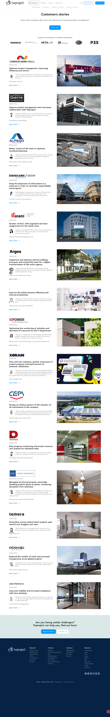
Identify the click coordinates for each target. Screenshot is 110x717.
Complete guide (88, 650)
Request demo (88, 3)
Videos (86, 652)
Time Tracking (51, 660)
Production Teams (34, 650)
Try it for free (99, 3)
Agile (49, 654)
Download (87, 667)
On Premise (32, 660)
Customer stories (36, 7)
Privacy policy (58, 682)
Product (43, 3)
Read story (13, 85)
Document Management (54, 662)
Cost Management (52, 658)
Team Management (52, 656)
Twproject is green (89, 664)
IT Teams (32, 656)
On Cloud (32, 662)
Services (86, 656)
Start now (55, 27)
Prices (50, 3)
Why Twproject (33, 3)
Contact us (63, 631)
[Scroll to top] (108, 711)
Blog (86, 660)
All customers (46, 7)
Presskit (86, 665)
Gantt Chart (51, 650)
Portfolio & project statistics (54, 652)
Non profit (68, 656)
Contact (86, 658)
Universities (69, 654)
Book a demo (88, 662)
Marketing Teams (34, 652)
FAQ (86, 654)
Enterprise (50, 664)
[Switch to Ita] (81, 3)
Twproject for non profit (72, 7)
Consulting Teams (34, 658)
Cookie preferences (69, 682)
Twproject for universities (58, 7)
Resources (59, 3)
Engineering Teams (34, 654)
